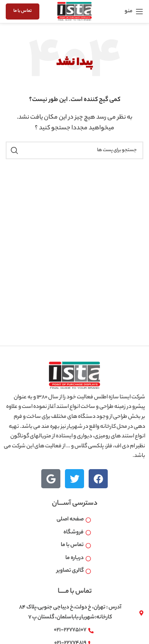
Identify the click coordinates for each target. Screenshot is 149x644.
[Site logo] (74, 11)
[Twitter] (74, 478)
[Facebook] (98, 478)
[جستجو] (14, 150)
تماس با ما (22, 11)
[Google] (50, 478)
